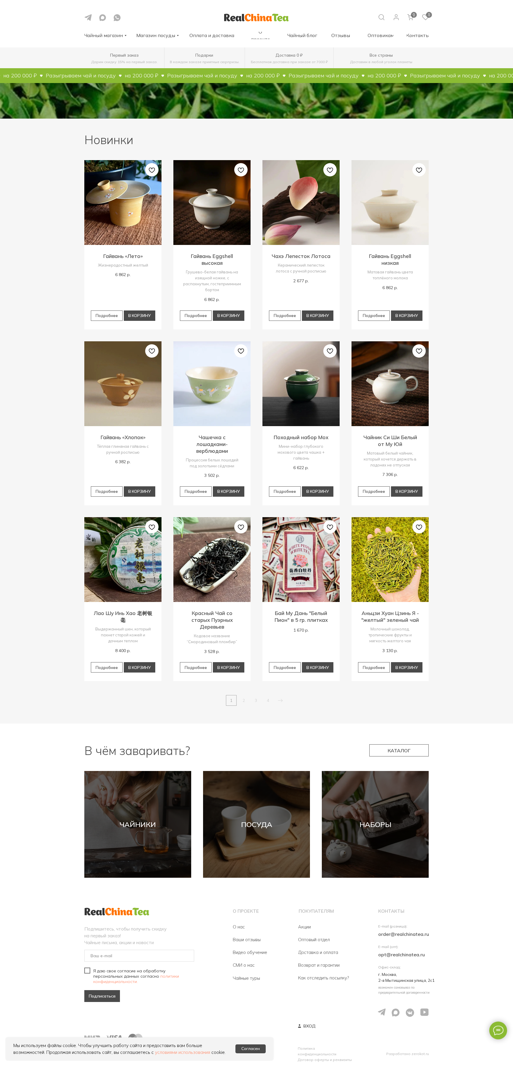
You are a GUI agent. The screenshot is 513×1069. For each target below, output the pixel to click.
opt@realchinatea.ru (401, 955)
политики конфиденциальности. (136, 979)
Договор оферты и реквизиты (325, 1059)
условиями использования (182, 1052)
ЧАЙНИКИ (138, 824)
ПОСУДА (256, 824)
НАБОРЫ (375, 824)
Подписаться (102, 996)
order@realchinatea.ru (403, 934)
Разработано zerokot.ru (407, 1054)
